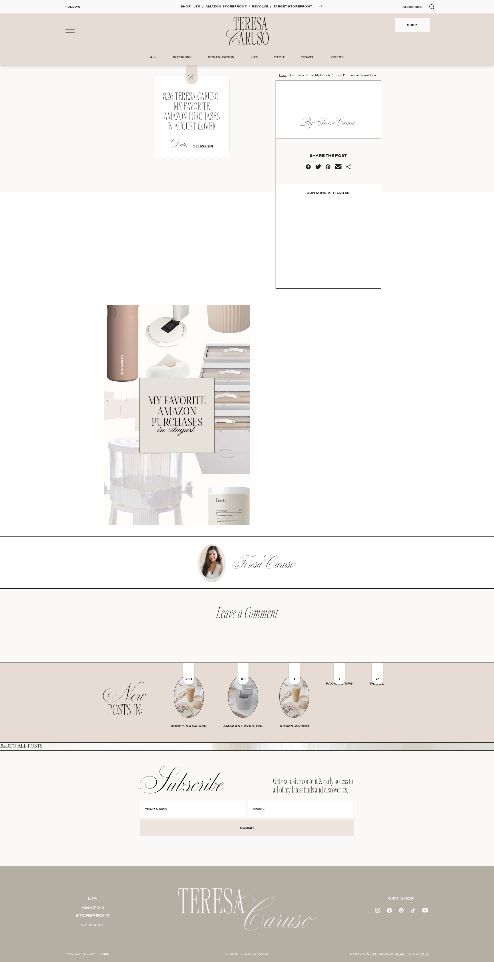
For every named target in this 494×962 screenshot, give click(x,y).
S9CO (400, 953)
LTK (197, 6)
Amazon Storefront (92, 911)
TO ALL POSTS (21, 746)
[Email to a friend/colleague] (338, 168)
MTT (425, 953)
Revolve (93, 924)
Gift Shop (401, 898)
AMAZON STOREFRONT (226, 6)
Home (283, 75)
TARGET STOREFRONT (293, 6)
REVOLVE (260, 6)
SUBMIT (247, 827)
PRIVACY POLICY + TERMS (87, 953)
